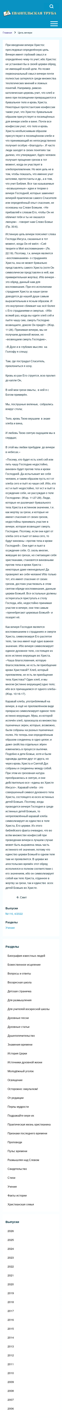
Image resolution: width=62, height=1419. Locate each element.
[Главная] (30, 13)
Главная (7, 32)
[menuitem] (31, 955)
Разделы (12, 922)
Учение (10, 928)
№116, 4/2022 (14, 914)
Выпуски (12, 908)
